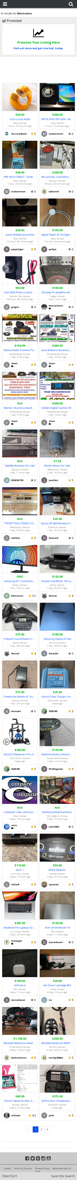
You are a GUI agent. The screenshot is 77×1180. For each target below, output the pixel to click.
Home (7, 1168)
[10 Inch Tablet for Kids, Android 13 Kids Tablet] (19, 1079)
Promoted (14, 21)
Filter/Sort (9, 1176)
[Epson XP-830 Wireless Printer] (57, 501)
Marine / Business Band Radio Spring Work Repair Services (20, 408)
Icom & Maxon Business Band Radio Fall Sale (57, 350)
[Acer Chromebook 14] (57, 905)
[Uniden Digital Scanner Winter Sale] (57, 386)
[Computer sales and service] (19, 790)
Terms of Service (23, 1168)
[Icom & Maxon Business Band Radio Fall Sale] (57, 328)
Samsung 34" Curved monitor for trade (20, 581)
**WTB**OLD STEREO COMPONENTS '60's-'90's (20, 523)
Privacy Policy (42, 1168)
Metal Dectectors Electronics (57, 754)
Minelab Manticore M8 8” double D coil (57, 1043)
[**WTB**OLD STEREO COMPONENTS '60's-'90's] (19, 501)
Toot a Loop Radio (19, 119)
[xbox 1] (19, 848)
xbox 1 (20, 870)
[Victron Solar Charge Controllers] (57, 674)
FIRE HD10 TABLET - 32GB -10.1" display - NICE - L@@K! (20, 177)
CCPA (37, 1171)
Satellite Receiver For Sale (20, 465)
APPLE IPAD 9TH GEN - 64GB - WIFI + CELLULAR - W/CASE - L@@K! (57, 119)
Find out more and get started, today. (38, 48)
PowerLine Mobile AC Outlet (20, 696)
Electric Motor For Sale (57, 465)
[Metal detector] (57, 848)
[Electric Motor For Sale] (57, 444)
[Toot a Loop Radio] (19, 97)
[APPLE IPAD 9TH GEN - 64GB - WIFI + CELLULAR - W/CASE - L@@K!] (57, 97)
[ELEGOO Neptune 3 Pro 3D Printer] (19, 732)
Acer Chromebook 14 (57, 927)
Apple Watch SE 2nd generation (57, 234)
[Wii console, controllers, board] (57, 155)
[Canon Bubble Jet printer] (19, 213)
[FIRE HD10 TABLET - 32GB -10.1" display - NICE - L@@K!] (19, 155)
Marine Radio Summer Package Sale (20, 350)
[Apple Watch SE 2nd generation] (57, 213)
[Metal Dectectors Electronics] (57, 732)
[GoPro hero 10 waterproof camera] (57, 1079)
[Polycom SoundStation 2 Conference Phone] (19, 617)
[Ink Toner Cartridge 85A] (57, 963)
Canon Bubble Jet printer (19, 234)
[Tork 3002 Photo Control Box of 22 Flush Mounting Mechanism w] (19, 270)
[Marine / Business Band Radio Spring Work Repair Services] (19, 386)
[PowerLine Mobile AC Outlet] (19, 674)
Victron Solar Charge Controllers (57, 696)
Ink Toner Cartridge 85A (57, 985)
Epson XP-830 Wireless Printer (57, 523)
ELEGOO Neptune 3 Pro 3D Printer (20, 754)
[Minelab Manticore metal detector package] (19, 1021)
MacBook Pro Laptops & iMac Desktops (20, 927)
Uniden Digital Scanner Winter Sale (57, 408)
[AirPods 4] (19, 963)
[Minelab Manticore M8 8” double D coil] (57, 1021)
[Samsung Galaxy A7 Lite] (57, 617)
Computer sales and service (20, 812)
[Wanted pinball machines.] (57, 790)
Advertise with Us (62, 1168)
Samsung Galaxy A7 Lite (57, 639)
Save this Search (63, 1176)
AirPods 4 (19, 985)
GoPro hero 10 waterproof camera (57, 1101)
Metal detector (57, 870)
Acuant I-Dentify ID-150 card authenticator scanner (57, 581)
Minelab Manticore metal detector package (20, 1043)
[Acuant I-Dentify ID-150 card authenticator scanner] (57, 559)
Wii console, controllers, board (57, 177)
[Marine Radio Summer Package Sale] (19, 328)
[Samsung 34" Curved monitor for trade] (19, 559)
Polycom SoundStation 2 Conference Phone (20, 639)
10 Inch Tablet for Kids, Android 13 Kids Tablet (20, 1101)
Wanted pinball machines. (57, 812)
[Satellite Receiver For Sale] (19, 444)
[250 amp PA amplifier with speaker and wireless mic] (57, 270)
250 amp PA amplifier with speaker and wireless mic (57, 292)
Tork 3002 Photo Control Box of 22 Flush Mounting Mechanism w (20, 292)
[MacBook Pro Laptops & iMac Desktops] (19, 905)
